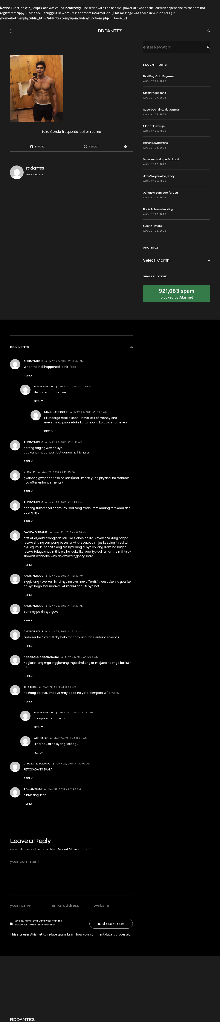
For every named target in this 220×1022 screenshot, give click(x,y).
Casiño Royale (152, 226)
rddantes (35, 168)
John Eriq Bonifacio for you (160, 192)
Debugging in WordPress (59, 13)
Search (205, 47)
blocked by (176, 293)
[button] (12, 31)
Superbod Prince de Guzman (161, 109)
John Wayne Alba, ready (159, 176)
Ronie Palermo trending (158, 209)
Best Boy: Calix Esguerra (158, 76)
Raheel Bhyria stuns (155, 143)
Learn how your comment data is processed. (99, 934)
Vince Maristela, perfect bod (161, 159)
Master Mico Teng (154, 93)
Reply (28, 375)
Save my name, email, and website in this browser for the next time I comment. (38, 922)
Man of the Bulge (154, 126)
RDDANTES (110, 30)
